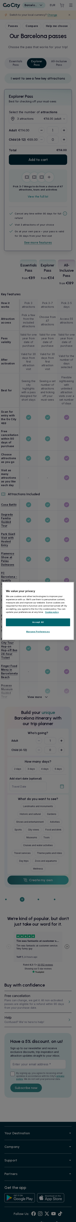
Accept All (38, 622)
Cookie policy (52, 612)
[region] (38, 611)
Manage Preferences (38, 631)
